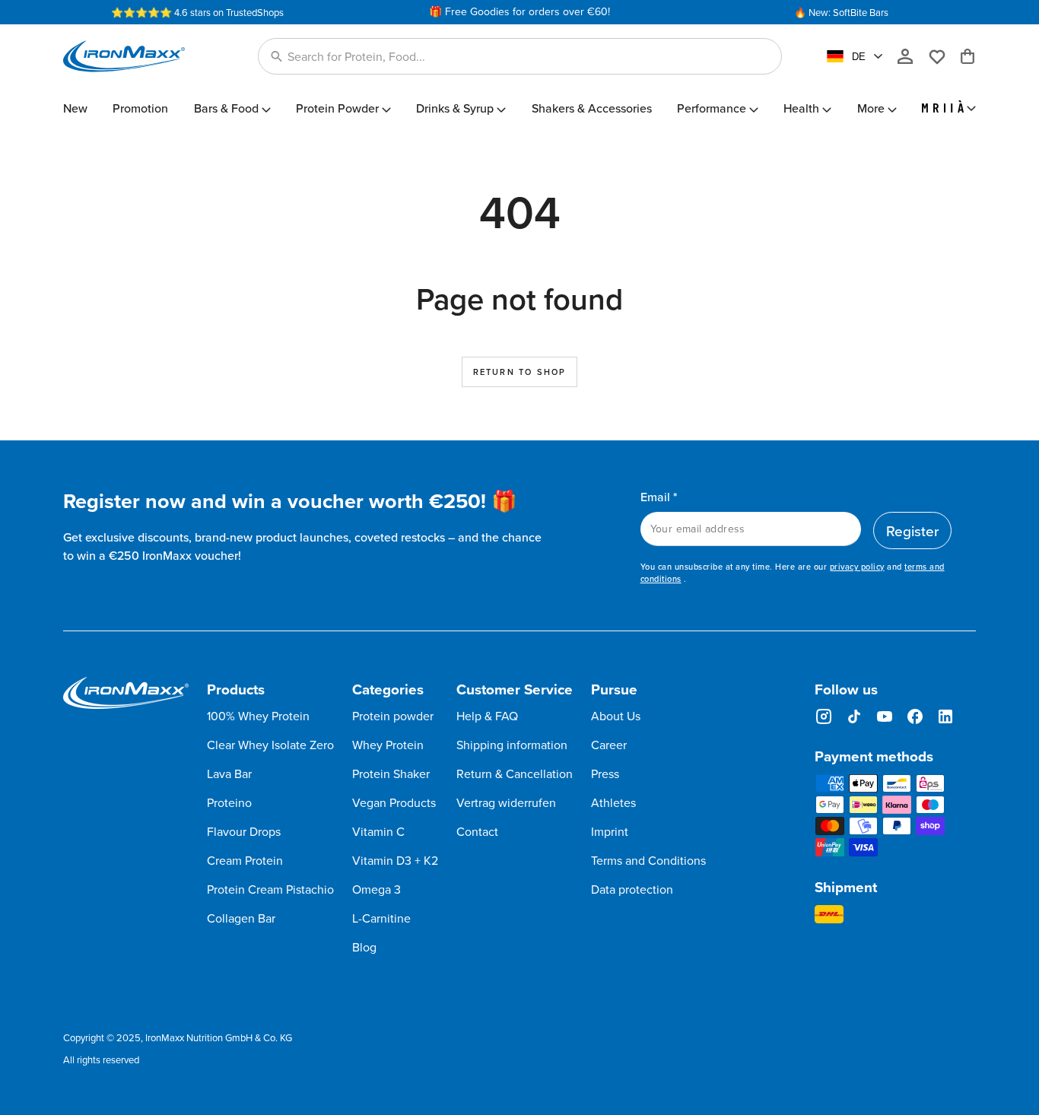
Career (609, 744)
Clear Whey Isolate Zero (270, 744)
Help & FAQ (487, 715)
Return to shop (520, 372)
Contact (477, 831)
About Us (615, 715)
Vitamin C (378, 831)
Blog (364, 947)
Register (912, 530)
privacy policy (857, 567)
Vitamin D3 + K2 (395, 860)
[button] (520, 56)
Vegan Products (394, 802)
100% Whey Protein (258, 715)
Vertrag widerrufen (506, 802)
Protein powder (393, 715)
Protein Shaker (391, 773)
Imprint (609, 831)
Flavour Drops (244, 831)
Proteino (229, 802)
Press (605, 773)
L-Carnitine (381, 918)
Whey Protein (388, 744)
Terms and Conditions (648, 860)
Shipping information (511, 744)
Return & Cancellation (514, 773)
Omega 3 (376, 889)
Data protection (632, 889)
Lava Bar (229, 773)
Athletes (613, 802)
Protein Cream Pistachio (270, 889)
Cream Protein (245, 860)
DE (859, 56)
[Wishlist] (942, 56)
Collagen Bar (241, 918)
